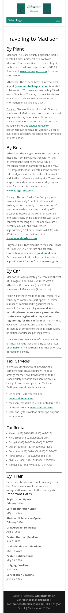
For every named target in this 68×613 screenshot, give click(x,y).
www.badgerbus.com (19, 190)
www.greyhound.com (42, 253)
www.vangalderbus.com (21, 238)
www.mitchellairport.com (32, 86)
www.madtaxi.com (41, 407)
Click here (12, 347)
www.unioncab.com (21, 398)
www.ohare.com (39, 125)
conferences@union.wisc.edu (25, 604)
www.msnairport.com (33, 71)
